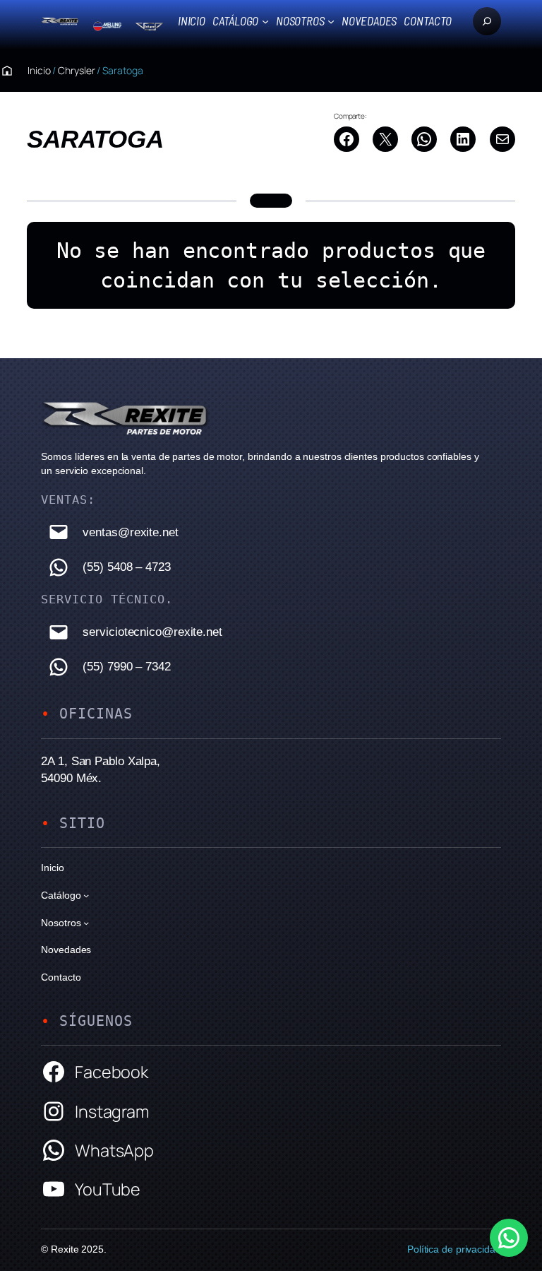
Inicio (191, 20)
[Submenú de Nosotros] (331, 21)
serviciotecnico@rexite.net (152, 632)
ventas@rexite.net (130, 532)
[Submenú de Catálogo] (265, 21)
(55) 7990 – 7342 (126, 666)
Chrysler (76, 70)
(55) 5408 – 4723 (126, 567)
